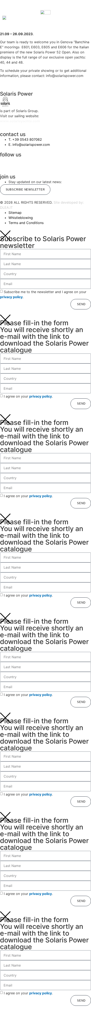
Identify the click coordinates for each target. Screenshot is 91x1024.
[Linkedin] (51, 162)
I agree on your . (28, 396)
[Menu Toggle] (45, 7)
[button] (26, 17)
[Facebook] (28, 162)
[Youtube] (73, 162)
